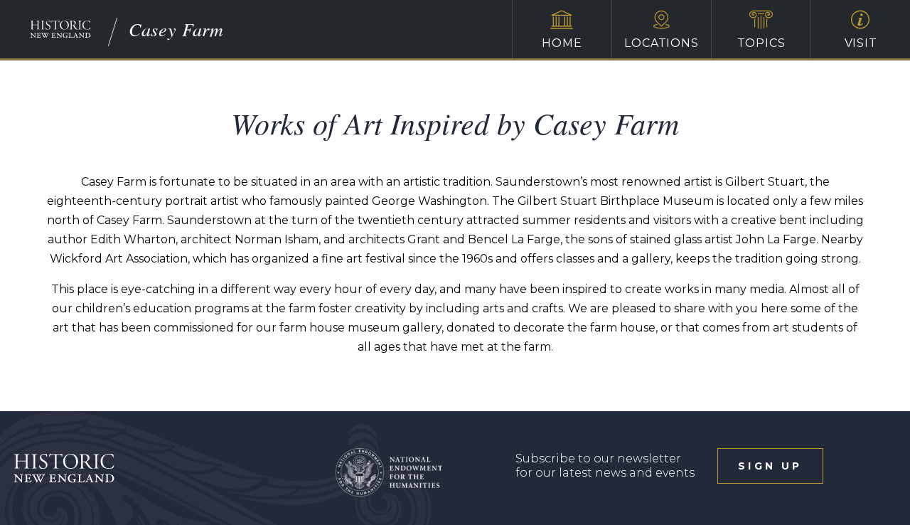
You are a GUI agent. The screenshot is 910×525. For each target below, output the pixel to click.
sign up (770, 466)
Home (562, 43)
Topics (761, 43)
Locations (661, 43)
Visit (861, 43)
